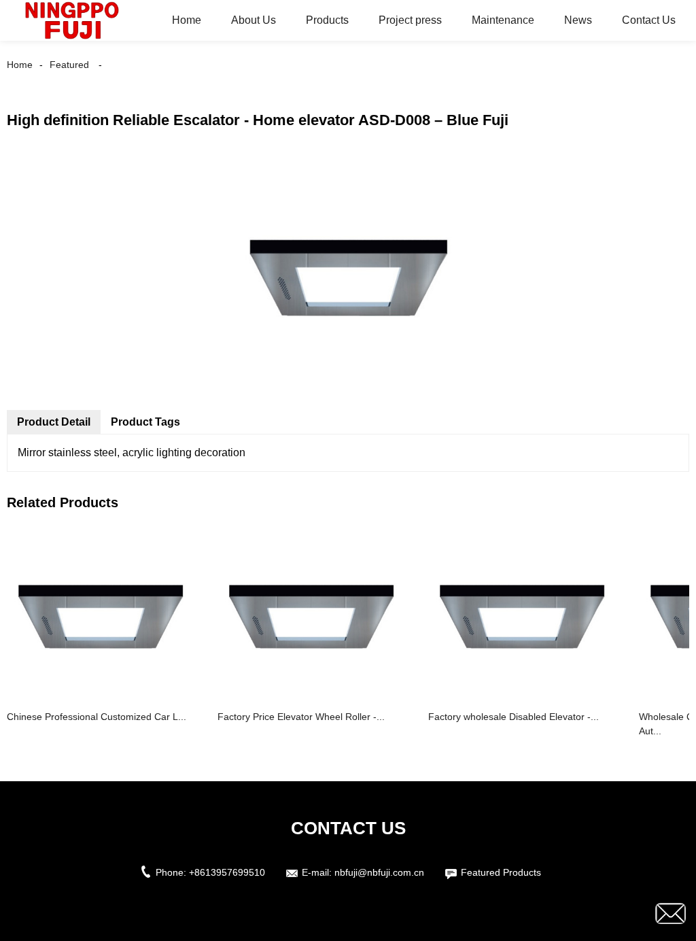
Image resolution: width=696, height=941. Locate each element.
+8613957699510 (227, 872)
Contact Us (649, 20)
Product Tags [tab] (145, 422)
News (578, 20)
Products (327, 20)
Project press (410, 20)
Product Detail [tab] (53, 422)
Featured (69, 64)
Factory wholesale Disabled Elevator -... (513, 716)
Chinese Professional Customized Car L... (96, 716)
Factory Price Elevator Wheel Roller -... (301, 716)
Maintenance (503, 20)
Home (186, 20)
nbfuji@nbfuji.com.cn (379, 872)
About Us (253, 20)
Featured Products (501, 872)
